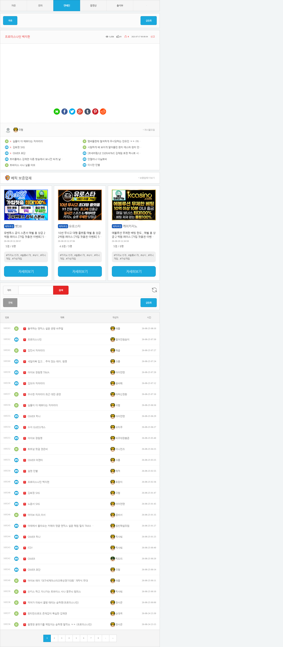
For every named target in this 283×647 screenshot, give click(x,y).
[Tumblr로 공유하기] (87, 111)
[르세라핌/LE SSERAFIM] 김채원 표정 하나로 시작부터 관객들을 (115, 153)
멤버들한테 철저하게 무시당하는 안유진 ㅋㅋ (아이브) (115, 141)
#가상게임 (17, 258)
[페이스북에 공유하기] (64, 111)
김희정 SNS (19, 147)
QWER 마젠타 (35, 460)
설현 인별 (33, 471)
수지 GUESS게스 (36, 427)
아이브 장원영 (35, 438)
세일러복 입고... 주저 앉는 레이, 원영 (47, 361)
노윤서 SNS (34, 503)
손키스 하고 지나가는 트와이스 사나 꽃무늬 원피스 (54, 591)
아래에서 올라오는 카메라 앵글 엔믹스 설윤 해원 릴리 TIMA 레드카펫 (61, 525)
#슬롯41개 (25, 255)
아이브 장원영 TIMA (38, 372)
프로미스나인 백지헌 (38, 481)
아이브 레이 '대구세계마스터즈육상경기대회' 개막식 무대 (58, 580)
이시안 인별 (94, 164)
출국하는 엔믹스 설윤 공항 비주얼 (45, 328)
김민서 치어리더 (36, 350)
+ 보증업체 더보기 (146, 178)
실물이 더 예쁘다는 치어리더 (28, 141)
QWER (31, 558)
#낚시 (35, 255)
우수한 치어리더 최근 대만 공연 (44, 394)
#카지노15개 (12, 255)
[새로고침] (154, 290)
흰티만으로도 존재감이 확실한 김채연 (47, 613)
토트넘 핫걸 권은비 (38, 449)
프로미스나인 (35, 339)
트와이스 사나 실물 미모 (22, 165)
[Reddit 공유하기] (103, 111)
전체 (10, 302)
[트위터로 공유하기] (72, 111)
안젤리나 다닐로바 (97, 159)
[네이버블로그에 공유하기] (56, 111)
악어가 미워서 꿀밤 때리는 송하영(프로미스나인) (53, 602)
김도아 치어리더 (36, 383)
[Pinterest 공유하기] (95, 111)
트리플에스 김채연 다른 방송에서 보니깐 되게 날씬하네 (37, 159)
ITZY (30, 547)
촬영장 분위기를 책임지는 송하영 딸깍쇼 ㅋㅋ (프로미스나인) (60, 624)
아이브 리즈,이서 (36, 514)
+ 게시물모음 (149, 129)
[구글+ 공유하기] (79, 111)
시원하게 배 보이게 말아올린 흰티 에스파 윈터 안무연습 (115, 147)
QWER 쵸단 (19, 153)
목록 (10, 20)
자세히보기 (26, 271)
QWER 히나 (34, 416)
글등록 (149, 20)
